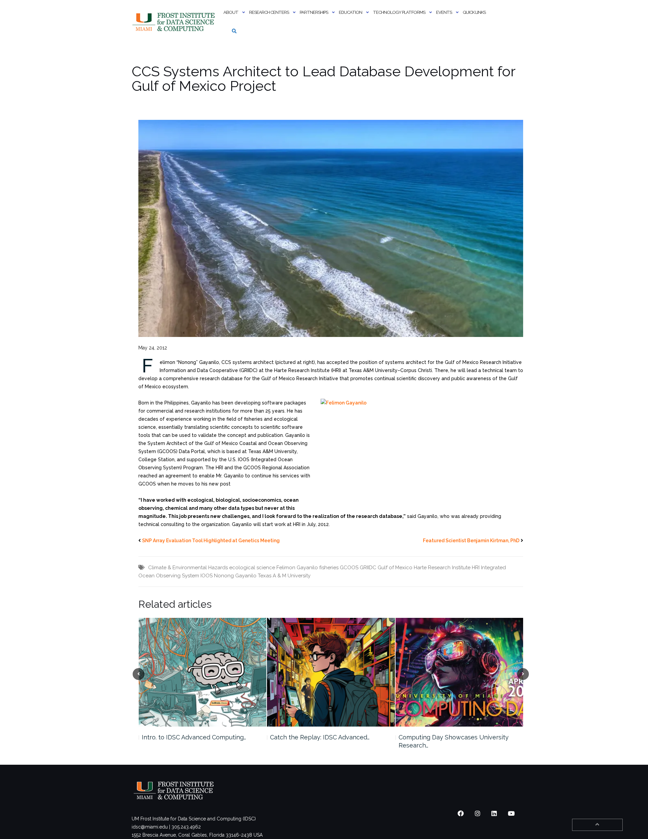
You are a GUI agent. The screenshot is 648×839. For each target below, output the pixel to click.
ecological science (252, 568)
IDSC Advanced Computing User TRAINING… (445, 741)
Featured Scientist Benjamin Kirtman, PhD (471, 540)
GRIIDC (368, 568)
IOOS (206, 576)
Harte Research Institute (442, 568)
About (230, 12)
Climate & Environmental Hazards (188, 568)
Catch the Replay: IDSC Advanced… (191, 737)
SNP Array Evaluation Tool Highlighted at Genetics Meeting (211, 540)
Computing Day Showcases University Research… (325, 741)
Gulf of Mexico (395, 568)
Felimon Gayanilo (297, 568)
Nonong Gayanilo (235, 576)
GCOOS (349, 568)
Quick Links (474, 12)
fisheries (329, 568)
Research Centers (269, 12)
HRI (476, 568)
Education (350, 12)
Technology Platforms (399, 12)
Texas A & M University (284, 576)
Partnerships (314, 12)
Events (444, 12)
